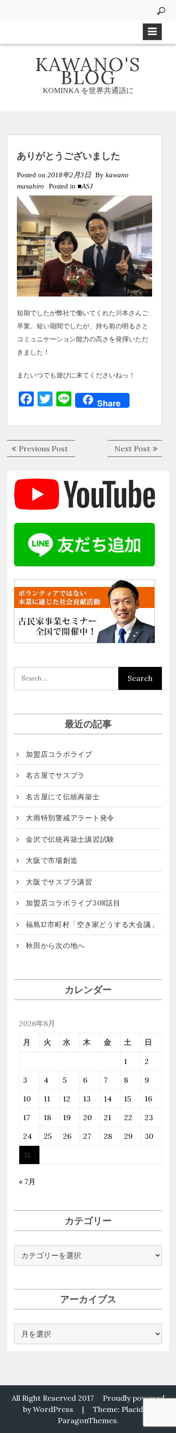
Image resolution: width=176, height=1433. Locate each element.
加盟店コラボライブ (59, 754)
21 (107, 1117)
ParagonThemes (87, 1420)
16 (148, 1098)
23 (149, 1117)
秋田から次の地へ (55, 945)
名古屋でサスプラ (55, 775)
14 (108, 1098)
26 (67, 1136)
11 (47, 1098)
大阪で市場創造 (51, 860)
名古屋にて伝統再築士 (63, 796)
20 (87, 1117)
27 (87, 1136)
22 (128, 1117)
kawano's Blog (88, 70)
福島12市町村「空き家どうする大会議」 (92, 924)
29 (128, 1136)
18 (47, 1117)
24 (27, 1136)
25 (48, 1136)
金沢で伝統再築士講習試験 (70, 839)
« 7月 (27, 1181)
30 (149, 1136)
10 (27, 1098)
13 (87, 1098)
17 (26, 1117)
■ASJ (85, 186)
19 (67, 1117)
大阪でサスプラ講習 (59, 881)
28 (108, 1136)
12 (66, 1098)
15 (127, 1098)
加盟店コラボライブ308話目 (73, 902)
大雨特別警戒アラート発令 (70, 817)
